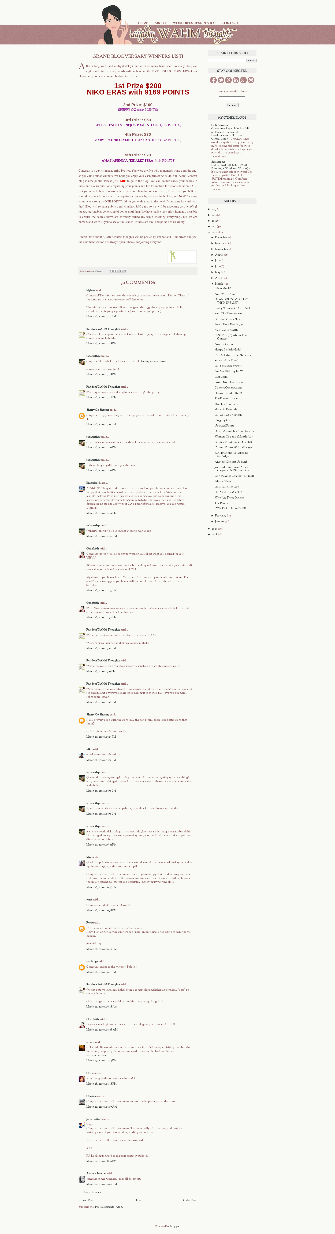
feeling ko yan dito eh (154, 362)
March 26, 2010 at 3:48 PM (101, 398)
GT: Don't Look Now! (228, 319)
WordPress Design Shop (194, 23)
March (219, 284)
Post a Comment (93, 1192)
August (220, 255)
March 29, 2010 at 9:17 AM (101, 1107)
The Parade (222, 503)
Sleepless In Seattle (226, 330)
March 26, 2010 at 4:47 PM (101, 536)
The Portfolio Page (226, 399)
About (160, 23)
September (222, 249)
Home (143, 23)
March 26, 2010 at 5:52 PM (101, 760)
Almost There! (223, 482)
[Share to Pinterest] (124, 271)
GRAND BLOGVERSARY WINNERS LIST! (231, 301)
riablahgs (92, 962)
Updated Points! (225, 426)
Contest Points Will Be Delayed (234, 448)
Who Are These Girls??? (229, 498)
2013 (214, 215)
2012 (214, 221)
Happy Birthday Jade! (228, 350)
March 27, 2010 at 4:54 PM (101, 1061)
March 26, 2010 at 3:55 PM (101, 425)
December (221, 238)
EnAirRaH (93, 483)
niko (89, 750)
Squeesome (218, 162)
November (221, 243)
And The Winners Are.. (229, 314)
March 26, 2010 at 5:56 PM (101, 791)
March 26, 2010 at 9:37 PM (101, 949)
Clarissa (91, 1096)
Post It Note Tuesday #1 (229, 382)
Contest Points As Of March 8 (233, 442)
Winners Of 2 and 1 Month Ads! (234, 437)
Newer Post (86, 1200)
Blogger (174, 1227)
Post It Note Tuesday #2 (229, 325)
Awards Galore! (224, 344)
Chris (90, 1073)
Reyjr (89, 923)
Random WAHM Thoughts (103, 329)
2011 (214, 227)
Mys (88, 857)
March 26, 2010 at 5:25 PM (101, 737)
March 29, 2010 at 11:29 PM (101, 1184)
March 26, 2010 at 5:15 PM (101, 671)
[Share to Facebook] (121, 271)
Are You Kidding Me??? (229, 371)
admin (90, 1042)
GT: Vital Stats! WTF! (228, 492)
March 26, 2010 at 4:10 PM (101, 448)
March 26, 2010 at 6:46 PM (101, 887)
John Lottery (94, 1119)
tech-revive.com (96, 1056)
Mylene (90, 291)
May (218, 272)
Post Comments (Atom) (109, 1207)
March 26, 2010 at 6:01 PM (101, 845)
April (219, 278)
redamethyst (94, 356)
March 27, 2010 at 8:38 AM (101, 1007)
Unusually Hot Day (227, 487)
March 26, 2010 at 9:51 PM (101, 972)
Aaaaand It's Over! (226, 361)
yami (89, 900)
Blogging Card (224, 420)
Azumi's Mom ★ (96, 1174)
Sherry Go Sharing (97, 410)
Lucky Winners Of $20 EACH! (233, 308)
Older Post (189, 1200)
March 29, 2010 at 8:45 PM (101, 1161)
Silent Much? (223, 289)
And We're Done (225, 294)
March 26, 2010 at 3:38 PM (101, 344)
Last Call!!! (222, 377)
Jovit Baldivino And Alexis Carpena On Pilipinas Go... (233, 469)
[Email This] (111, 271)
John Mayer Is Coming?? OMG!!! (234, 476)
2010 (215, 233)
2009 (215, 529)
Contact (230, 23)
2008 (215, 535)
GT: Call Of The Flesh (228, 415)
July (217, 261)
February (221, 516)
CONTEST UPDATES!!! (230, 509)
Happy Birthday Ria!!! (228, 393)
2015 (214, 209)
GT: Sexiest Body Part (228, 366)
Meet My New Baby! (227, 404)
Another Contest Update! (231, 462)
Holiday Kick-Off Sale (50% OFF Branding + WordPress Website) (230, 167)
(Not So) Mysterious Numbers (233, 355)
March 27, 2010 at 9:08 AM (102, 1030)
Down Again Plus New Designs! (235, 431)
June (218, 267)
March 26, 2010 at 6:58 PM (101, 910)
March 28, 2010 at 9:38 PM (101, 1084)
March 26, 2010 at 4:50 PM (101, 618)
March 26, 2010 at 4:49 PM (101, 590)
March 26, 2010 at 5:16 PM (101, 702)
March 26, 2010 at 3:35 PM (101, 317)
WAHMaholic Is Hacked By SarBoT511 (231, 454)
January (220, 522)
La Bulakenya (219, 126)
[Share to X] (118, 271)
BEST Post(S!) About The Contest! (231, 337)
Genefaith (92, 549)
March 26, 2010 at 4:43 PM (101, 513)
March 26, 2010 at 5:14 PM (101, 648)
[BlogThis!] (114, 271)
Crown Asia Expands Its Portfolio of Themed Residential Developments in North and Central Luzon (230, 134)
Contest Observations (228, 388)
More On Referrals (226, 410)
